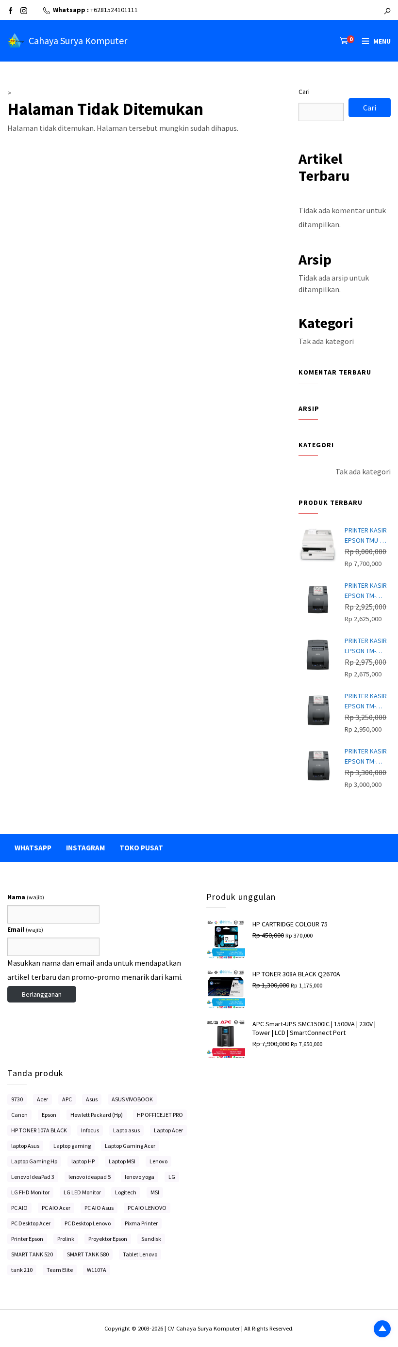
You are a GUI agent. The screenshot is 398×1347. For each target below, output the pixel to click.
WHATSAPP (33, 847)
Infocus (90, 1130)
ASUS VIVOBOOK (132, 1099)
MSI (154, 1192)
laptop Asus (25, 1145)
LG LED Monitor (82, 1192)
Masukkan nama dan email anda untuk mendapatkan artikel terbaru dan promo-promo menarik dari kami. (94, 970)
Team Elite (60, 1269)
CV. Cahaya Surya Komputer (204, 1328)
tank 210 (22, 1269)
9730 (17, 1099)
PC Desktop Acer (30, 1223)
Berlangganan (42, 994)
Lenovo (158, 1161)
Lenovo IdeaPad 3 (32, 1176)
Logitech (125, 1192)
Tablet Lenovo (140, 1254)
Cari (304, 91)
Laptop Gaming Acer (130, 1145)
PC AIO (19, 1207)
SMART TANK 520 (32, 1254)
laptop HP (83, 1161)
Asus (92, 1099)
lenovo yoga (139, 1176)
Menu (382, 41)
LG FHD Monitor (30, 1192)
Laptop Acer (168, 1130)
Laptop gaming (72, 1145)
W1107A (96, 1269)
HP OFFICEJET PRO (160, 1114)
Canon (19, 1114)
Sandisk (151, 1238)
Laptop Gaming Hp (34, 1161)
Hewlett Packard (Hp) (96, 1114)
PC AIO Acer (56, 1207)
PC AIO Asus (99, 1207)
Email (25, 929)
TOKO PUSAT (141, 847)
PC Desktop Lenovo (88, 1223)
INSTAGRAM (85, 847)
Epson (49, 1114)
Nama (25, 897)
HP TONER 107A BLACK (39, 1130)
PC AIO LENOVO (147, 1207)
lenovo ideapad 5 (89, 1176)
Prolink (65, 1238)
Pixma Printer (141, 1223)
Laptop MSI (122, 1161)
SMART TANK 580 (88, 1254)
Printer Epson (27, 1238)
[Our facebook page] (10, 11)
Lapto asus (126, 1130)
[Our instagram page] (23, 11)
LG (171, 1176)
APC (67, 1099)
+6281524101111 (114, 9)
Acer (42, 1099)
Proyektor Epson (107, 1238)
